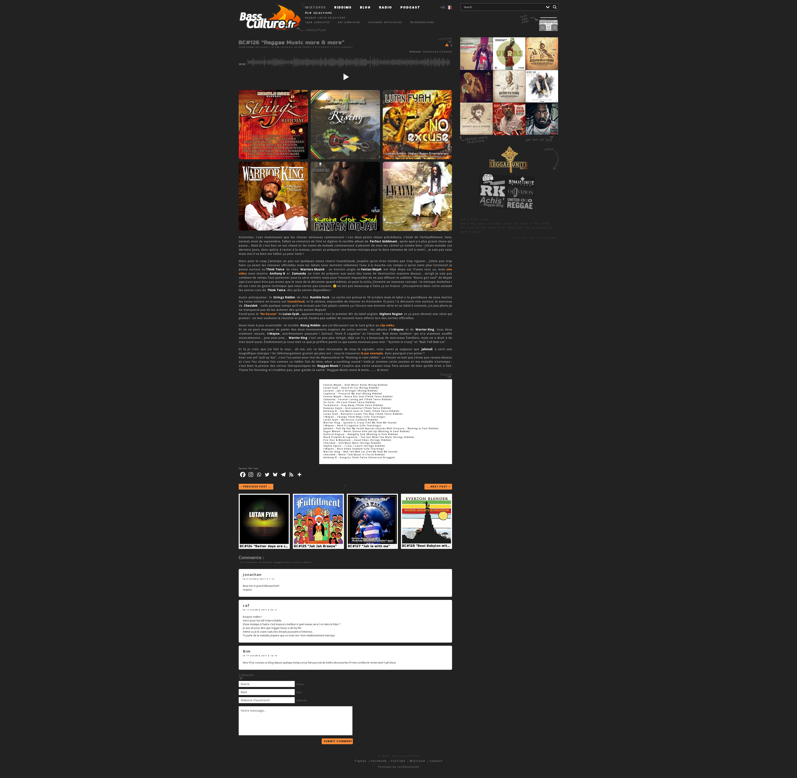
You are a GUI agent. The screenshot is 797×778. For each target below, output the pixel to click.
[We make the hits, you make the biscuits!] (493, 184)
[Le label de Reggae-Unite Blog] (521, 185)
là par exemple (372, 353)
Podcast (410, 7)
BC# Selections (318, 12)
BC (273, 47)
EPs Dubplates (349, 22)
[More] (299, 474)
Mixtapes (315, 7)
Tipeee (361, 761)
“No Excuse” (268, 314)
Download (431, 51)
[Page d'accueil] (268, 18)
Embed (447, 51)
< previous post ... (256, 486)
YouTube (398, 761)
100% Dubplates (317, 22)
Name (300, 684)
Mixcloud (417, 761)
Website (301, 700)
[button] (345, 77)
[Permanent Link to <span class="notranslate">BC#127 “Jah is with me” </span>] (372, 543)
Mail (299, 692)
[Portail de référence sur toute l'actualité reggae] (492, 195)
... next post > (438, 486)
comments (324, 47)
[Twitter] (267, 474)
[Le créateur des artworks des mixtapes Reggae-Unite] (520, 196)
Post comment (343, 47)
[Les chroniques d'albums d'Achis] (492, 206)
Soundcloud (295, 301)
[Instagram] (250, 474)
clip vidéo (387, 325)
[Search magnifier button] (554, 7)
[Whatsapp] (259, 474)
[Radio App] (541, 20)
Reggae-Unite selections (325, 17)
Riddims (343, 7)
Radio (385, 7)
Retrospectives (422, 22)
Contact (436, 761)
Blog (365, 7)
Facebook (379, 761)
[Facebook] (242, 474)
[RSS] (291, 474)
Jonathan (252, 574)
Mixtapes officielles (385, 22)
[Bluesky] (275, 474)
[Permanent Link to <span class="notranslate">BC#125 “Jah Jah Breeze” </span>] (318, 543)
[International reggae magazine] (520, 207)
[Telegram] (283, 474)
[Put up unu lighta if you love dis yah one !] (447, 45)
